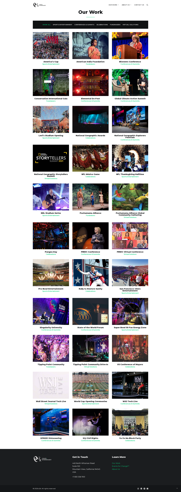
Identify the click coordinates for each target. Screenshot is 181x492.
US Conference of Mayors (130, 364)
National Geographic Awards (90, 135)
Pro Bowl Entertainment (50, 289)
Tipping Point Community (51, 364)
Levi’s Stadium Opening (51, 135)
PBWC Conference (90, 252)
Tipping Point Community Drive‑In (90, 364)
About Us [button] (126, 5)
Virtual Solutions (51, 178)
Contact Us (139, 5)
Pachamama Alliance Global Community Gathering (130, 214)
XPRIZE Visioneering (50, 438)
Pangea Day (51, 252)
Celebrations (90, 138)
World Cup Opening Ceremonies (90, 401)
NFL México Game (91, 174)
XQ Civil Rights (90, 438)
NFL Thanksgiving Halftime (130, 174)
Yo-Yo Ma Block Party (130, 438)
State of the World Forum (90, 327)
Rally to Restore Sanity (90, 289)
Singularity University (51, 327)
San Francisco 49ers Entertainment (130, 290)
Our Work (113, 5)
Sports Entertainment (50, 64)
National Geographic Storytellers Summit (51, 175)
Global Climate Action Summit (130, 98)
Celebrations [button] (102, 24)
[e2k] (39, 5)
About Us (116, 469)
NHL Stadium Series (51, 213)
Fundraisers (90, 64)
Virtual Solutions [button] (130, 24)
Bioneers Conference (130, 62)
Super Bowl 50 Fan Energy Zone (130, 327)
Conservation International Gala (50, 98)
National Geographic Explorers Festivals (130, 136)
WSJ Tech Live (130, 401)
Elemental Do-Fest (90, 98)
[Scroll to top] (177, 488)
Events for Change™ (120, 466)
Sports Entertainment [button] (62, 24)
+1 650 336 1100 (78, 477)
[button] (147, 5)
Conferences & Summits (130, 64)
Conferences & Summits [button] (84, 24)
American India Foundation (90, 62)
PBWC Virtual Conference (130, 252)
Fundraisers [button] (115, 24)
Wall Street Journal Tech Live (51, 401)
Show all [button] (47, 24)
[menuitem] (113, 5)
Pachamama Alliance (90, 213)
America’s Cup (50, 62)
